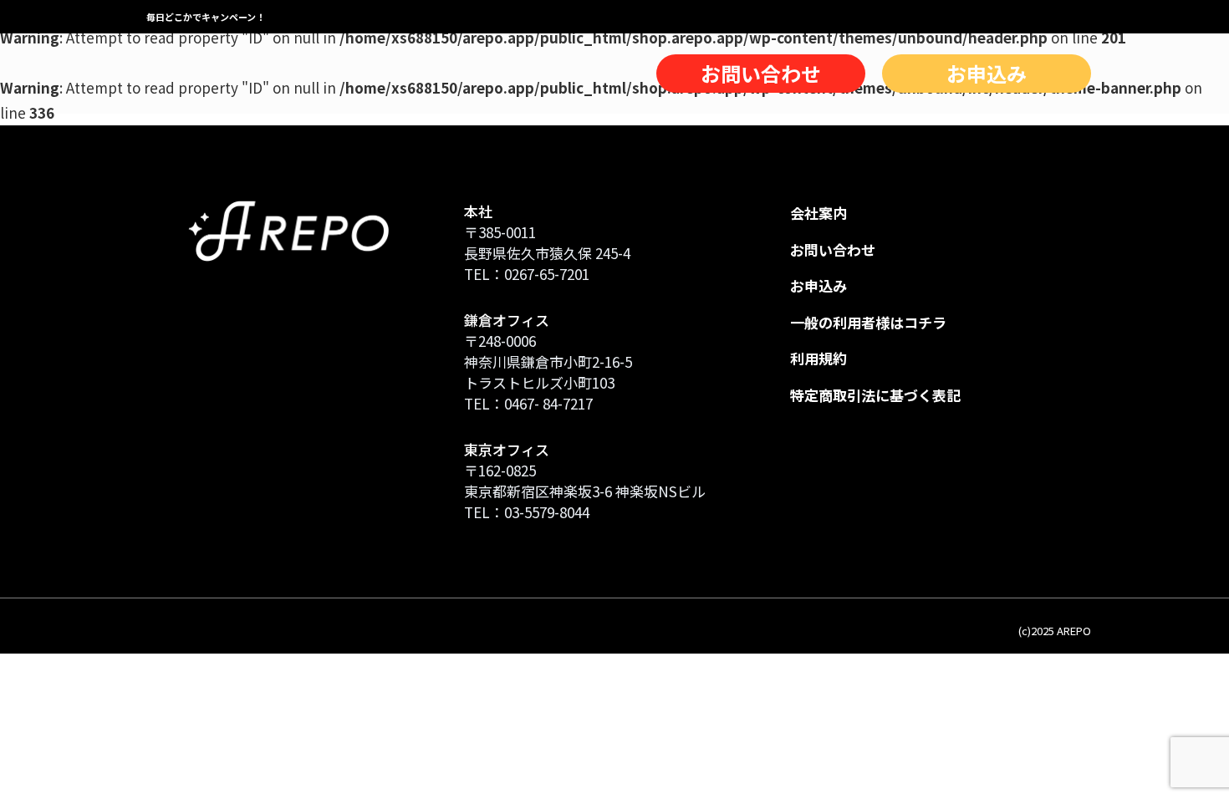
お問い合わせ (761, 73)
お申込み (986, 73)
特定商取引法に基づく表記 (875, 394)
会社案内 (818, 212)
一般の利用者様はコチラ (868, 322)
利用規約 (818, 358)
